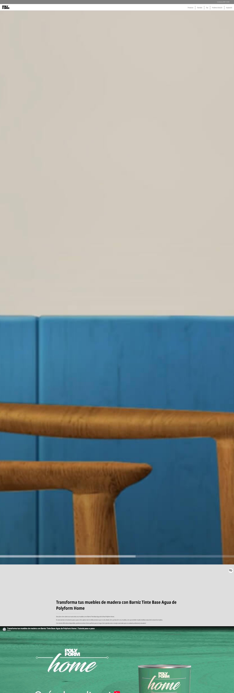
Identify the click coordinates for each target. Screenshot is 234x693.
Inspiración (229, 8)
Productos (190, 8)
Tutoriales (199, 8)
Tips (207, 8)
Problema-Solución (217, 8)
